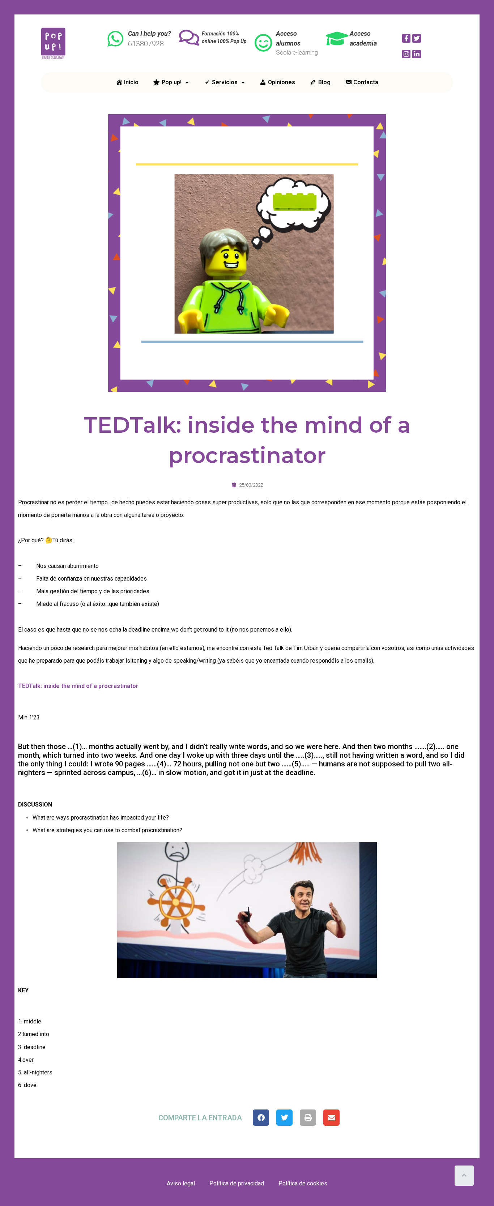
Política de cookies (302, 1183)
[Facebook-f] (406, 38)
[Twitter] (416, 38)
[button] (261, 1117)
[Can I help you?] (115, 39)
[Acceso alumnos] (263, 43)
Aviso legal (181, 1183)
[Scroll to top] (464, 1176)
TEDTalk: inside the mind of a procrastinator (78, 686)
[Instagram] (406, 54)
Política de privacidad (236, 1183)
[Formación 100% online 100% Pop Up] (189, 38)
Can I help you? (149, 33)
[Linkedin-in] (416, 54)
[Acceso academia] (337, 38)
